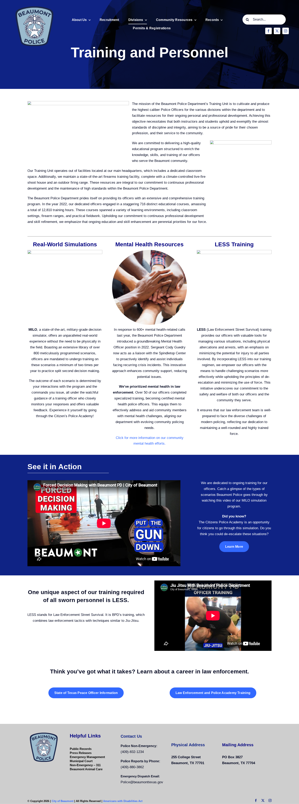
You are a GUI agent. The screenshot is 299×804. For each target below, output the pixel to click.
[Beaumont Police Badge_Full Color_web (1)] (34, 6)
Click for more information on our (141, 438)
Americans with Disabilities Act (122, 801)
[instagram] (285, 31)
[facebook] (268, 31)
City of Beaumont (62, 801)
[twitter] (277, 31)
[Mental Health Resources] (149, 252)
